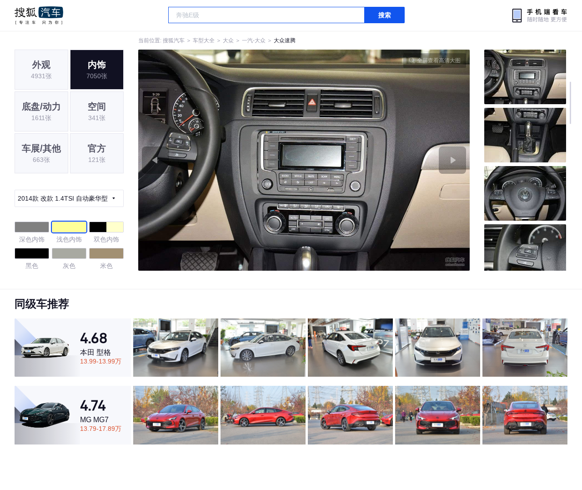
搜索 (384, 15)
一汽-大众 (254, 40)
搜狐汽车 (39, 15)
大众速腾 (285, 40)
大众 (228, 40)
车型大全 (204, 40)
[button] (221, 160)
